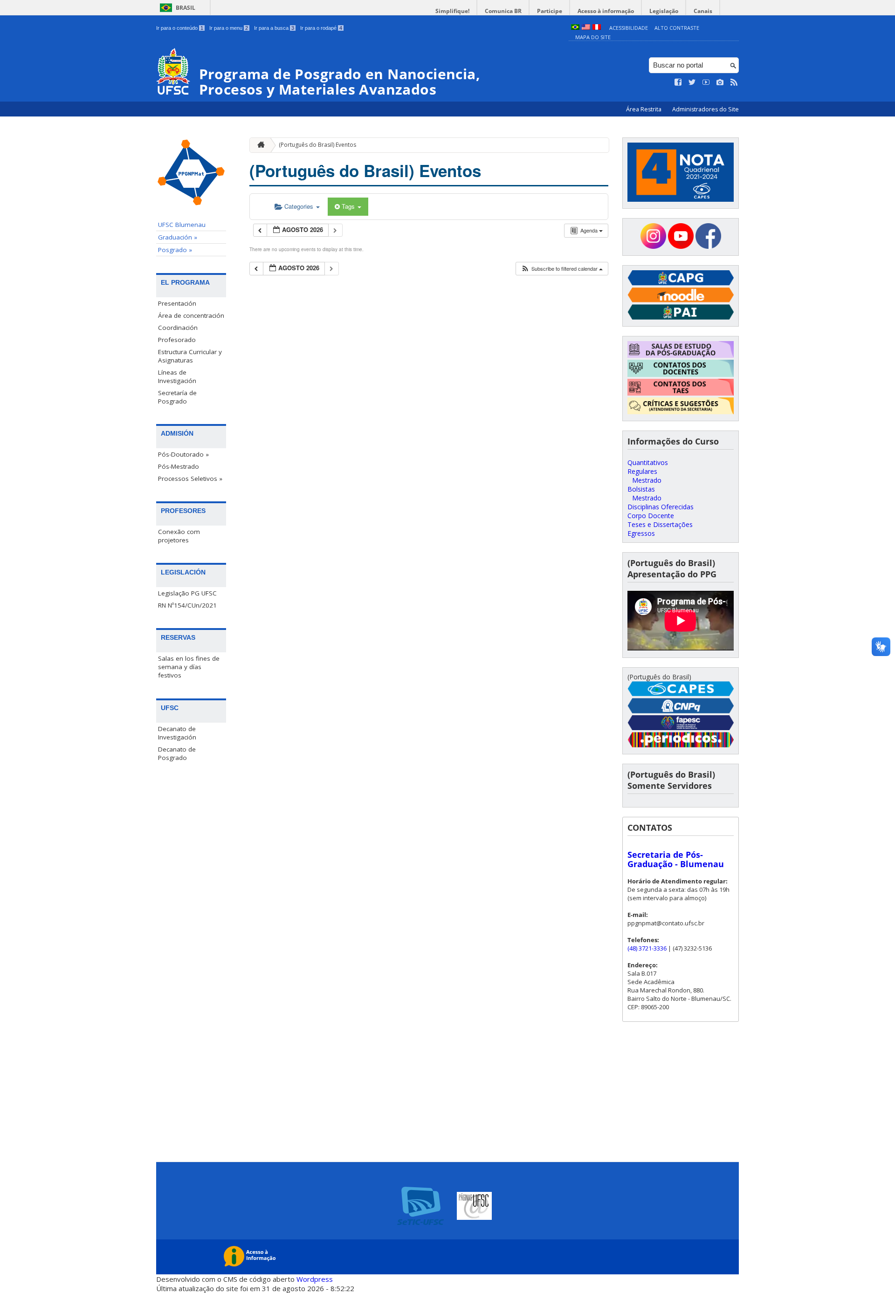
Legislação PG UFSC (187, 593)
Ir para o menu (228, 28)
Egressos (641, 533)
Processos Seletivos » (190, 478)
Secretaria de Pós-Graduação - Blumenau (675, 859)
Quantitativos (647, 462)
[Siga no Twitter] (692, 82)
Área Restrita (644, 109)
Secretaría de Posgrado (177, 397)
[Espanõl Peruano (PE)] (596, 27)
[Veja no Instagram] (720, 82)
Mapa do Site (593, 37)
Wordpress (314, 1279)
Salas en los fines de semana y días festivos (189, 666)
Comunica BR (503, 11)
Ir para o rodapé (321, 28)
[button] (561, 268)
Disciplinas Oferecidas (660, 506)
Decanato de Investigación (177, 733)
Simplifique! (452, 11)
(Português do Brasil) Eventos (317, 145)
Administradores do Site (705, 109)
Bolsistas (641, 489)
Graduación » (177, 237)
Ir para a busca (274, 28)
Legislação (663, 11)
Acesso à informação (606, 11)
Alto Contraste (676, 27)
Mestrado (646, 480)
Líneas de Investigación (177, 376)
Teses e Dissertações (660, 524)
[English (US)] (586, 27)
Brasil (185, 8)
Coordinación (178, 327)
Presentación (177, 303)
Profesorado (177, 339)
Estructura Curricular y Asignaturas (190, 356)
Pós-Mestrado (178, 466)
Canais (703, 11)
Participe (549, 11)
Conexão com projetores (179, 535)
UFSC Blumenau (182, 224)
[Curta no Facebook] (678, 82)
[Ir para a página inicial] (259, 145)
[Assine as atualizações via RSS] (734, 82)
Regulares (642, 471)
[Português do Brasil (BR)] (575, 27)
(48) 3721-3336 (647, 948)
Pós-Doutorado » (183, 454)
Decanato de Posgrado (177, 753)
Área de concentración (191, 315)
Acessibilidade (628, 27)
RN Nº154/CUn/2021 (187, 605)
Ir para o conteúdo (179, 28)
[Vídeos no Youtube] (706, 82)
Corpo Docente (650, 515)
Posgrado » (175, 250)
